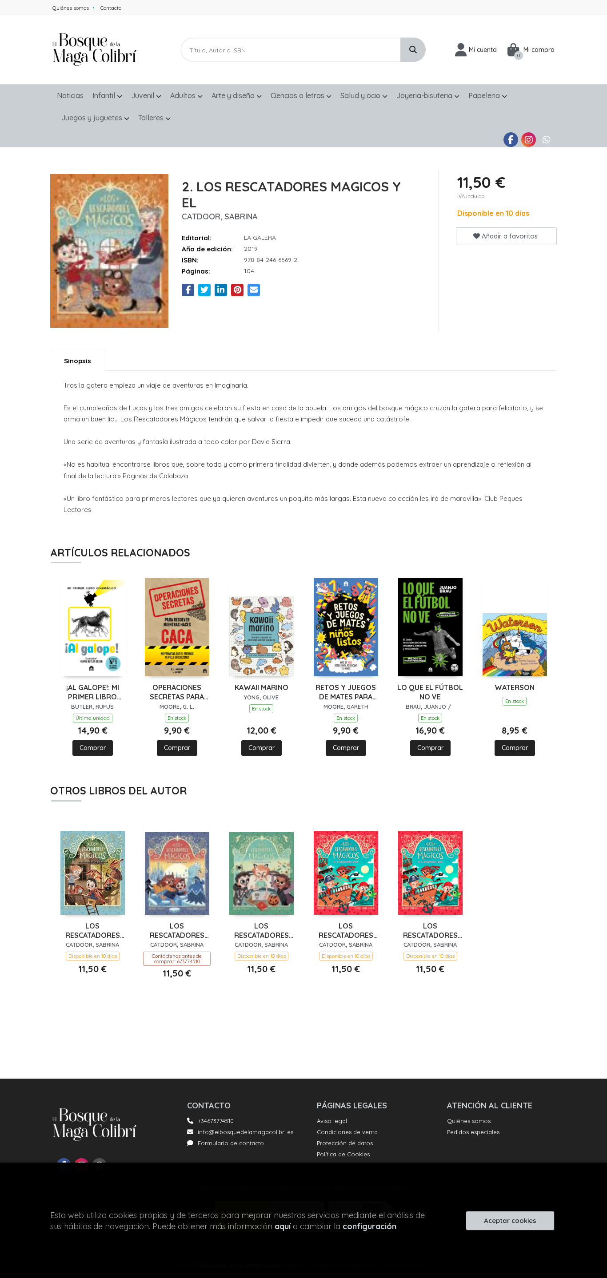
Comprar (93, 748)
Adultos (183, 95)
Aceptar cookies (510, 1220)
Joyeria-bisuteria (425, 95)
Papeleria (485, 95)
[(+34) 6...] (546, 139)
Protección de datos (345, 1143)
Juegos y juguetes (92, 117)
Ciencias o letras (298, 95)
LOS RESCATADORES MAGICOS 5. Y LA (261, 930)
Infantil (104, 95)
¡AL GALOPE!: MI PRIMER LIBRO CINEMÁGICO (92, 692)
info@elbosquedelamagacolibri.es (245, 1131)
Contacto (110, 7)
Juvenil (143, 95)
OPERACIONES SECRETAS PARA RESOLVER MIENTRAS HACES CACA (177, 692)
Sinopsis (77, 361)
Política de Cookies (343, 1154)
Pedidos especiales (473, 1131)
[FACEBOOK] (510, 139)
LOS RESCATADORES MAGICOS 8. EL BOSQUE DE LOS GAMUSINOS (92, 930)
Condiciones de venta (347, 1131)
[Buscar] (413, 50)
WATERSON (515, 687)
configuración (369, 1226)
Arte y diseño (234, 95)
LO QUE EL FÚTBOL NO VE (430, 692)
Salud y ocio (361, 95)
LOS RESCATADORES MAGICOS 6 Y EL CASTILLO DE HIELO (177, 930)
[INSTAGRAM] (528, 139)
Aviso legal (332, 1120)
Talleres (151, 117)
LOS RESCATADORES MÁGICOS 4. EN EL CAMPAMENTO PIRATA (430, 930)
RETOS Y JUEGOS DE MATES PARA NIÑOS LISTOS (345, 692)
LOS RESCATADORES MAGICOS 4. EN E (346, 930)
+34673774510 (216, 1120)
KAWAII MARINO (261, 687)
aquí (283, 1226)
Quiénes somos (70, 7)
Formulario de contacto (231, 1143)
